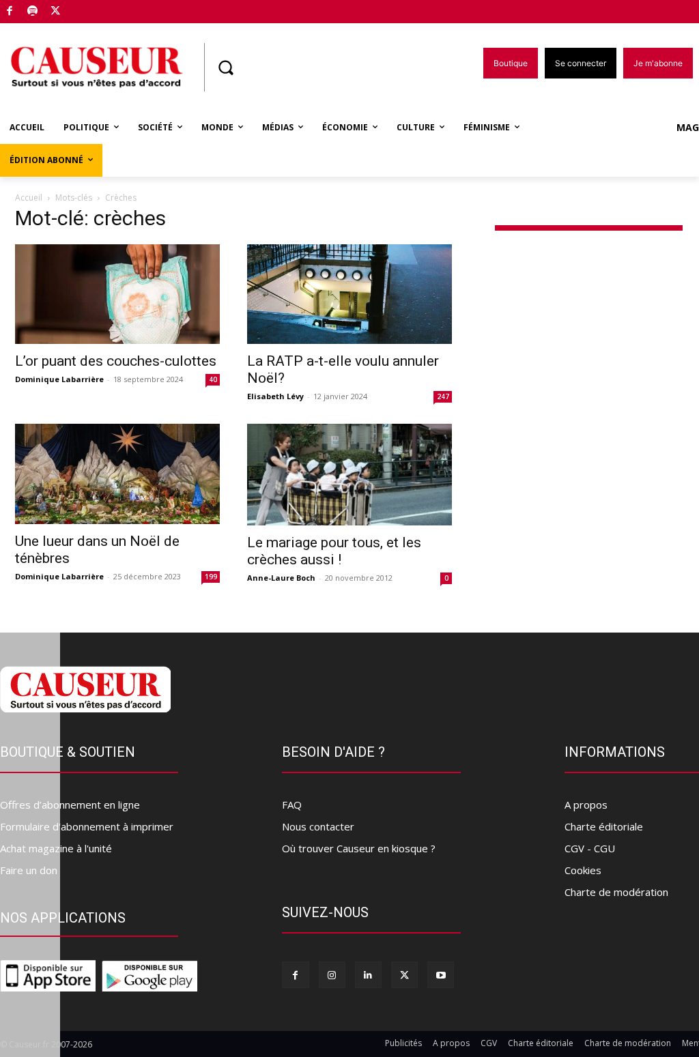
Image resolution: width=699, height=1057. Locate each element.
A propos (586, 804)
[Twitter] (56, 12)
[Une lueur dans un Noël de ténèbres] (117, 474)
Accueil (28, 197)
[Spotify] (33, 12)
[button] (225, 67)
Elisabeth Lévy (275, 396)
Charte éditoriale (604, 826)
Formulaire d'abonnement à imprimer (86, 826)
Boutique (90, 8)
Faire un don (28, 870)
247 (443, 396)
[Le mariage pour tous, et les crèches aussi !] (349, 474)
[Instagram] (332, 974)
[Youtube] (440, 974)
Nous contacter (318, 826)
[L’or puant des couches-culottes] (117, 294)
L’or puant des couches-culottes (115, 361)
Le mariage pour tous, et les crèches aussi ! (334, 551)
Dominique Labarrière (59, 379)
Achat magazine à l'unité (56, 848)
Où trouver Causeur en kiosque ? (359, 848)
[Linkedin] (368, 974)
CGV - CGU (590, 848)
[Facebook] (10, 12)
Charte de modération (616, 892)
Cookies (583, 870)
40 (213, 379)
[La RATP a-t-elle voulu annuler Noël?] (349, 294)
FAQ (292, 804)
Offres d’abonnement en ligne (70, 804)
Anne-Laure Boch (281, 578)
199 (211, 576)
